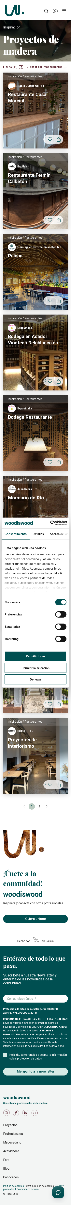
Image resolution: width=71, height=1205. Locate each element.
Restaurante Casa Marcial (27, 98)
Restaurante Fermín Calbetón (29, 178)
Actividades (11, 1151)
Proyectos (10, 1125)
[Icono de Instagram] (7, 1114)
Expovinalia (24, 327)
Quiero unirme (35, 919)
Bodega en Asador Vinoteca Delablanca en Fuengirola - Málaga (33, 340)
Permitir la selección (35, 667)
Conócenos (11, 1177)
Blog (6, 1168)
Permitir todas (35, 656)
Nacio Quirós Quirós (30, 85)
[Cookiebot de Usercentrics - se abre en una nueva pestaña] (51, 522)
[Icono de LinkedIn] (26, 1114)
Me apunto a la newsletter (35, 1071)
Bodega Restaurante (30, 417)
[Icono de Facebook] (17, 1114)
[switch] (60, 614)
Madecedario (12, 1142)
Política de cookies (13, 1186)
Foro (6, 1160)
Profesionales (13, 1134)
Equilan (22, 166)
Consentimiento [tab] (16, 534)
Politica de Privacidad (52, 1046)
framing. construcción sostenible (39, 247)
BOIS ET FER (25, 731)
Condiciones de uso (27, 1189)
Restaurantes (33, 76)
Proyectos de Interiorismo (22, 743)
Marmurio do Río (26, 498)
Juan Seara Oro (27, 489)
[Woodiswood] (14, 11)
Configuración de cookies (40, 1186)
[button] (55, 11)
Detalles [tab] (38, 534)
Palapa (15, 256)
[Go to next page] (47, 806)
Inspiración (15, 76)
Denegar (35, 679)
